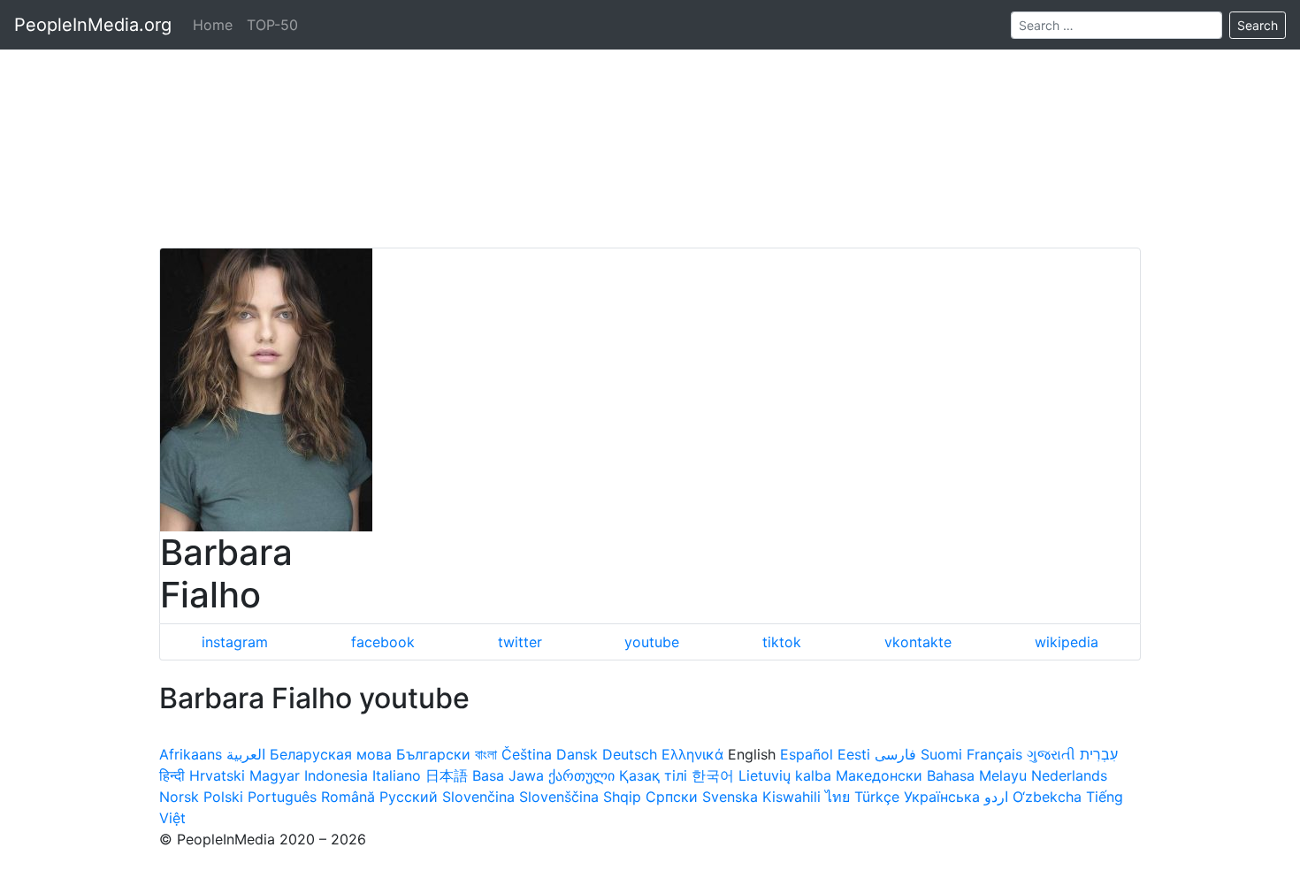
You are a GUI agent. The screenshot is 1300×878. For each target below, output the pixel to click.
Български (433, 754)
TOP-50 (272, 25)
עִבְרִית (1099, 754)
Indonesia (336, 775)
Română (348, 796)
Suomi (941, 754)
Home (213, 25)
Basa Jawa (508, 775)
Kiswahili (791, 796)
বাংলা (486, 754)
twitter (520, 642)
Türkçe (876, 796)
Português (282, 796)
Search (1257, 25)
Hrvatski (217, 775)
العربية (245, 754)
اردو (996, 796)
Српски (672, 796)
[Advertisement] (650, 124)
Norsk (179, 796)
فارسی (895, 754)
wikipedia (1066, 642)
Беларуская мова (331, 754)
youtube (651, 642)
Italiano (396, 775)
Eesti (853, 754)
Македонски (879, 775)
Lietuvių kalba (784, 775)
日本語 (446, 775)
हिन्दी (172, 775)
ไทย (837, 796)
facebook (383, 642)
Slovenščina (559, 796)
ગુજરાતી (1051, 754)
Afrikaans (190, 754)
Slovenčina (478, 796)
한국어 (713, 775)
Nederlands (1069, 775)
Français (994, 754)
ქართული (581, 775)
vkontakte (918, 642)
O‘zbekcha (1047, 796)
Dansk (577, 754)
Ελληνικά (692, 754)
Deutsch (629, 754)
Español (806, 754)
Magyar (274, 775)
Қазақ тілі (653, 775)
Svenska (730, 796)
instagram (235, 642)
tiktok (781, 642)
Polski (223, 796)
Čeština (526, 754)
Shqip (622, 796)
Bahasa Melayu (977, 775)
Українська (942, 796)
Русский (408, 796)
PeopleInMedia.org (93, 24)
